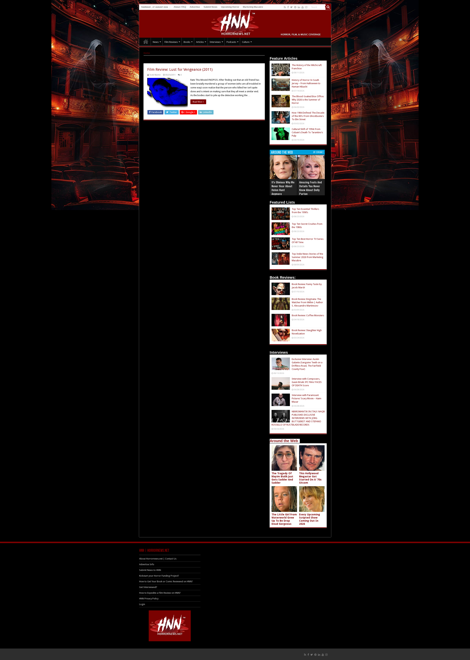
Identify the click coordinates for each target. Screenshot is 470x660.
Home (147, 53)
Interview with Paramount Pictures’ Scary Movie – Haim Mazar (306, 398)
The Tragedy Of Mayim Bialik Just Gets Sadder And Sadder (282, 478)
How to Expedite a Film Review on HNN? (160, 592)
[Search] (328, 7)
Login (142, 604)
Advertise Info (146, 564)
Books (187, 42)
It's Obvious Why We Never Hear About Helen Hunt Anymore (283, 188)
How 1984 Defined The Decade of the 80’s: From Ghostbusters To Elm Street (308, 116)
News (156, 42)
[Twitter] (291, 7)
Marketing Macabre (253, 7)
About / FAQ (180, 7)
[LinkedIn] (298, 7)
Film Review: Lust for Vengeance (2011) (180, 69)
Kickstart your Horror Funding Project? (159, 575)
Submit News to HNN (150, 570)
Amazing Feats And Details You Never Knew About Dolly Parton (310, 188)
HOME (146, 41)
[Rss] (284, 7)
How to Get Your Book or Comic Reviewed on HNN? (166, 581)
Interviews (215, 42)
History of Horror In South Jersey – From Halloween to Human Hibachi (306, 83)
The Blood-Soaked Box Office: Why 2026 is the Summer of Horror (308, 99)
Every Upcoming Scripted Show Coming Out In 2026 (309, 519)
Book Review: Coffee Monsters (308, 315)
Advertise (195, 7)
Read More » (198, 102)
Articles (200, 42)
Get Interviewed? (148, 587)
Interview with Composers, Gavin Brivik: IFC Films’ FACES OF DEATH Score (307, 382)
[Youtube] (302, 7)
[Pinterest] (295, 7)
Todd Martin (155, 75)
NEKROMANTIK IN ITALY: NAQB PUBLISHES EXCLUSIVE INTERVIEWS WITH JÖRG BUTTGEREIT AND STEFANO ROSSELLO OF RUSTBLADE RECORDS (298, 418)
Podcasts (231, 42)
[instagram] (306, 7)
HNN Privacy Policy (148, 598)
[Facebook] (288, 7)
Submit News (210, 7)
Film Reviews (171, 42)
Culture (246, 42)
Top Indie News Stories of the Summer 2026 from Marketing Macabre (307, 257)
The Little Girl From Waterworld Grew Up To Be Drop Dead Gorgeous (284, 519)
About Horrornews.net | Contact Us (157, 558)
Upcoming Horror (230, 7)
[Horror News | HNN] (235, 23)
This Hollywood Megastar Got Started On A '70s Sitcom (310, 478)
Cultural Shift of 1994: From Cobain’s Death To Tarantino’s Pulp (307, 132)
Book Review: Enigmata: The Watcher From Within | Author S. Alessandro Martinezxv (307, 302)
